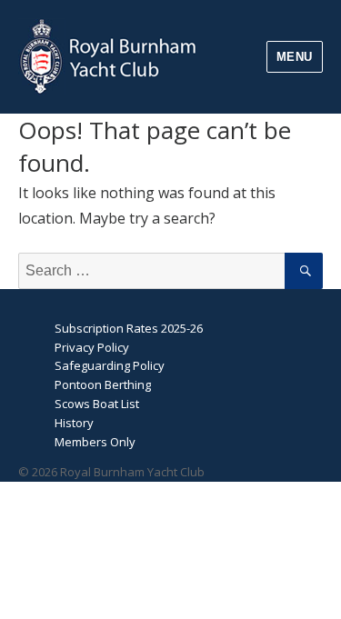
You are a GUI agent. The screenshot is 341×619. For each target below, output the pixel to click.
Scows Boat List (97, 403)
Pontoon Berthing (103, 384)
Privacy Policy (92, 347)
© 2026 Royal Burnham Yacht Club (111, 472)
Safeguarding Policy (110, 365)
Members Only (95, 442)
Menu (294, 57)
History (74, 422)
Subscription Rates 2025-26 (129, 328)
